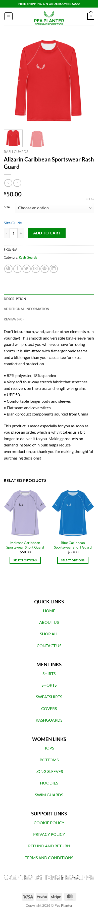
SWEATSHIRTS (49, 696)
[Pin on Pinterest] (44, 269)
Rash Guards (16, 152)
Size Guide (13, 222)
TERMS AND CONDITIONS (49, 857)
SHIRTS (49, 673)
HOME (49, 610)
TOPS (49, 747)
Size (7, 207)
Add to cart (47, 233)
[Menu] (8, 16)
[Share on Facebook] (17, 269)
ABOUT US (49, 622)
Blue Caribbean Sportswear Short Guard (73, 545)
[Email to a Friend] (35, 269)
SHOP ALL (49, 633)
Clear (90, 198)
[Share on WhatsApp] (8, 269)
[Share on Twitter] (26, 269)
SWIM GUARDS (49, 794)
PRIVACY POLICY (49, 834)
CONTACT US (49, 645)
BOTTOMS (49, 759)
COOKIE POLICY (49, 822)
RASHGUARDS (49, 720)
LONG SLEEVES (49, 771)
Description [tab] (15, 299)
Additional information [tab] (27, 309)
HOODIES (49, 782)
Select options (25, 560)
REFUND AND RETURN (49, 845)
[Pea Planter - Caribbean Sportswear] (49, 16)
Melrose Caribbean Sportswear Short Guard (25, 545)
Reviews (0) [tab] (14, 319)
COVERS (49, 708)
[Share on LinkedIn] (54, 269)
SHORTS (49, 685)
